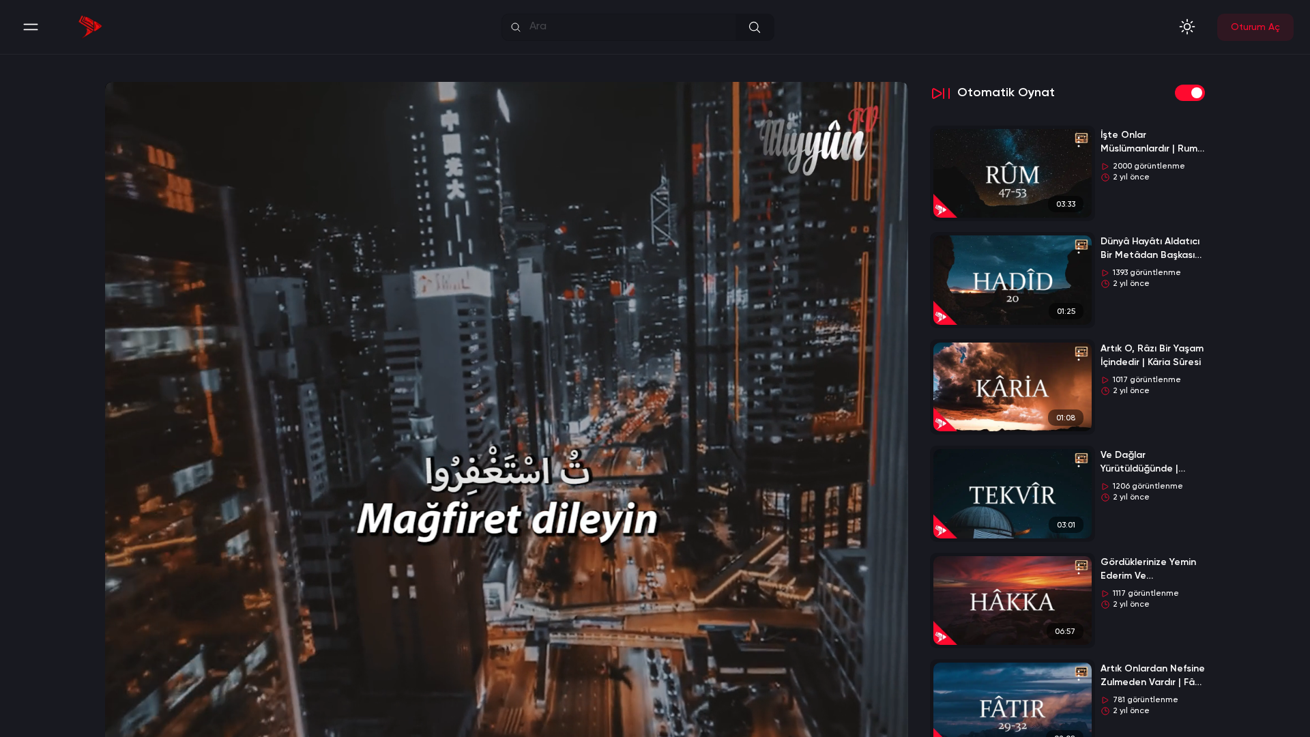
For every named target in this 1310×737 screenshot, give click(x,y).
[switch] (1190, 93)
